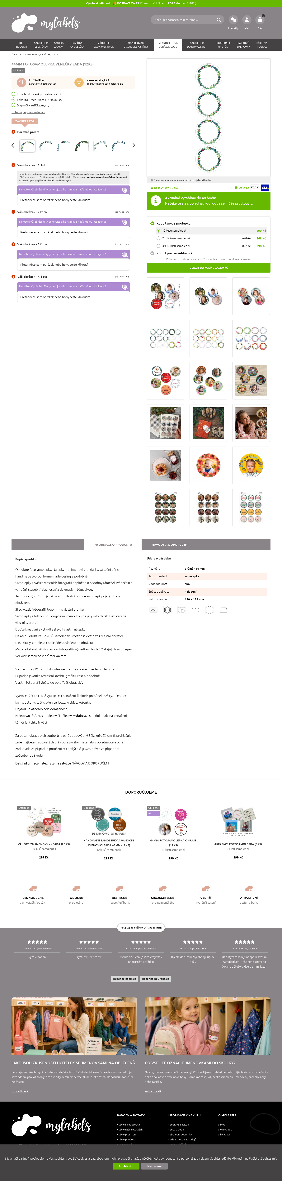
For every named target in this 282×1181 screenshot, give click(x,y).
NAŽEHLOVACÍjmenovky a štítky (136, 45)
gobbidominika (44, 948)
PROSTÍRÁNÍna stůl (223, 45)
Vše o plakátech (127, 1139)
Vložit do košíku (209, 267)
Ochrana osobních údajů (183, 1139)
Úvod (14, 54)
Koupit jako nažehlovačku (176, 253)
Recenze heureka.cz (155, 978)
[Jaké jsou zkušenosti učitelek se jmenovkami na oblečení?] (74, 1026)
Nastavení (154, 1166)
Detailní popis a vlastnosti (28, 112)
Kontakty (225, 1134)
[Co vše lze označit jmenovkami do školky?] (207, 1026)
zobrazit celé (20, 1091)
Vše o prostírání (127, 1134)
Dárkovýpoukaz (262, 45)
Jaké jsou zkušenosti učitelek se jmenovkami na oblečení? (73, 1063)
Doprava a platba (179, 1124)
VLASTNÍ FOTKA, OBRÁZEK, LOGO (168, 45)
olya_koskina (251, 948)
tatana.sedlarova (147, 948)
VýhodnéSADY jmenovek (104, 45)
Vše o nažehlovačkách (131, 1129)
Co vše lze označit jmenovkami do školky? (190, 1063)
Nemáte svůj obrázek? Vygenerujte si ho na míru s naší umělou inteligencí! (62, 189)
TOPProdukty (21, 45)
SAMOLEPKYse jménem (41, 45)
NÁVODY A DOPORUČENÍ (90, 763)
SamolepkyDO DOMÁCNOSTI (197, 45)
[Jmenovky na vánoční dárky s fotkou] (165, 423)
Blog (222, 1124)
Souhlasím (126, 1166)
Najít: (158, 19)
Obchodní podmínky (181, 1134)
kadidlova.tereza (96, 948)
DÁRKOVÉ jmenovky (243, 45)
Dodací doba (177, 1129)
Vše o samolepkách (129, 1124)
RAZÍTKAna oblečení (77, 45)
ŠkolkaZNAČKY (59, 45)
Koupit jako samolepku (173, 223)
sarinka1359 (199, 948)
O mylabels (226, 1129)
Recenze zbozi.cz (124, 978)
